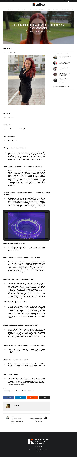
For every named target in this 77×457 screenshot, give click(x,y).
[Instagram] (68, 1)
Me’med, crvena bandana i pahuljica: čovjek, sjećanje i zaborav (64, 68)
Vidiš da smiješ (11, 9)
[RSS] (43, 446)
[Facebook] (65, 1)
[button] (24, 236)
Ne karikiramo (31, 9)
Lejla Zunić (31, 31)
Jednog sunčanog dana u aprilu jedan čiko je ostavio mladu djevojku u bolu (36, 419)
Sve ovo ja (18, 9)
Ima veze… (24, 9)
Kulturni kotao (50, 9)
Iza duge (57, 9)
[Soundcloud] (70, 1)
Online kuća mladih (39, 9)
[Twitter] (67, 1)
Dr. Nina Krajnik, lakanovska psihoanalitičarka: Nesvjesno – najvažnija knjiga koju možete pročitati (17, 420)
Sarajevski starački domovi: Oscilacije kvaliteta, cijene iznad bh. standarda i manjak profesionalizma (64, 80)
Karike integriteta (65, 9)
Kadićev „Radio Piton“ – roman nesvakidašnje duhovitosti (65, 63)
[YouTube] (73, 1)
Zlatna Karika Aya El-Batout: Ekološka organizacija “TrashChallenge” (64, 74)
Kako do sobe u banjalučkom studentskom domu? (64, 57)
